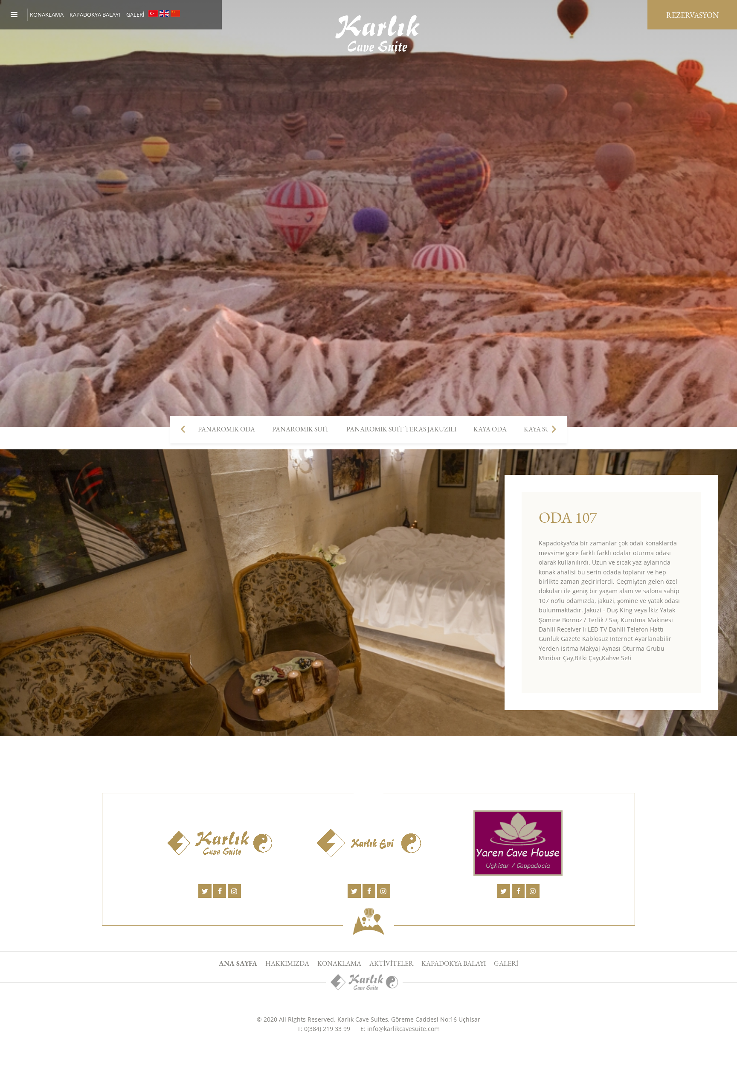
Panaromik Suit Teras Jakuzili (401, 429)
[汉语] (175, 13)
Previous (183, 429)
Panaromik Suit (300, 429)
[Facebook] (219, 891)
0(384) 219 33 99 (327, 1029)
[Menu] (19, 15)
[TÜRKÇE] (153, 13)
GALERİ (135, 14)
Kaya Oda (490, 429)
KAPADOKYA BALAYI (95, 14)
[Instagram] (234, 891)
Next (554, 429)
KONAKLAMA (339, 963)
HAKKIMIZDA (287, 963)
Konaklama (47, 14)
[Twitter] (204, 891)
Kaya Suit (540, 429)
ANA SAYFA (238, 963)
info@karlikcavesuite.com (403, 1029)
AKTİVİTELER (391, 963)
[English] (164, 13)
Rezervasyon (692, 15)
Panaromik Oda (226, 429)
